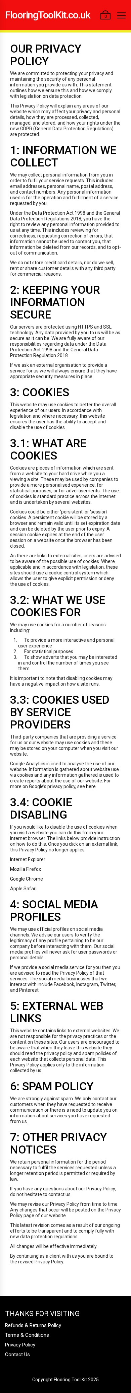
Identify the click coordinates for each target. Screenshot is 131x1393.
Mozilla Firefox (25, 869)
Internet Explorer (27, 859)
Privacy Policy (20, 1345)
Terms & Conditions (27, 1335)
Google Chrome (26, 879)
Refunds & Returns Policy (33, 1325)
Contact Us (17, 1354)
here (90, 786)
